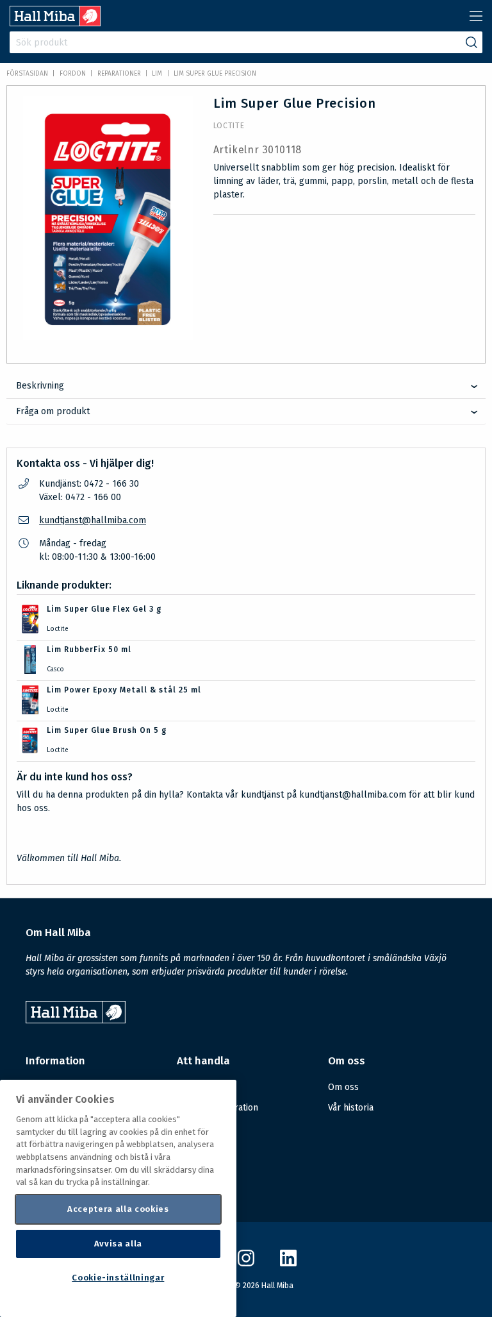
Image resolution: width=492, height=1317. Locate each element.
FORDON (73, 74)
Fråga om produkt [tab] (53, 411)
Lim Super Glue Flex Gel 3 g (104, 609)
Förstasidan (27, 74)
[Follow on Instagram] (246, 1263)
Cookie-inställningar (118, 1277)
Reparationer (119, 74)
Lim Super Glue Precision (215, 74)
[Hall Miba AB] (55, 23)
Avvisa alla (118, 1243)
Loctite (229, 125)
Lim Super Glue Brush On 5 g (107, 730)
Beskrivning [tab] (40, 385)
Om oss (343, 1087)
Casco (55, 669)
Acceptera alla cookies (117, 1209)
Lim (157, 74)
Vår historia (350, 1107)
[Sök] (471, 42)
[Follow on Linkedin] (288, 1263)
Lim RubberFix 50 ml (89, 649)
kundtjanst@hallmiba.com (92, 520)
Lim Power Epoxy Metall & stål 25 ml (124, 689)
